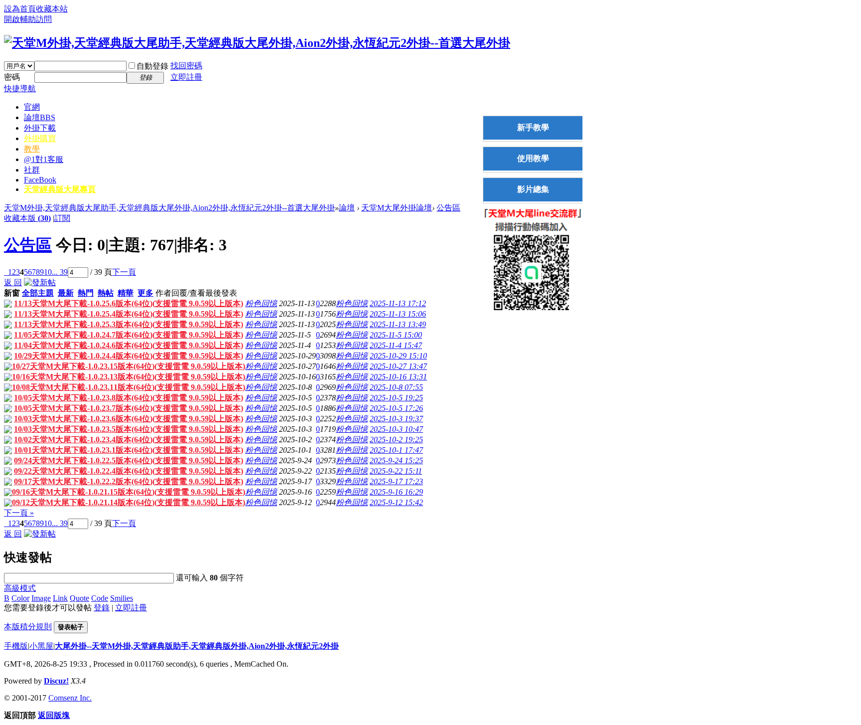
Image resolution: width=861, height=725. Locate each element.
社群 (32, 170)
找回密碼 (186, 65)
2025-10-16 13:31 (398, 376)
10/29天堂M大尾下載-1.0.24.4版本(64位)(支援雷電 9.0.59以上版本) (128, 356)
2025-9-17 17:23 (396, 481)
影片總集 (533, 189)
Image (41, 598)
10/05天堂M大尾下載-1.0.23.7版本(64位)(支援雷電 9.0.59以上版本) (128, 408)
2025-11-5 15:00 (396, 335)
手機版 (16, 646)
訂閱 (62, 218)
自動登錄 (152, 66)
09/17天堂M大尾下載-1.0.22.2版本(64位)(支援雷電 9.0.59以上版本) (128, 481)
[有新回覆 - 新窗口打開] (8, 305)
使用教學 (533, 158)
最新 (66, 293)
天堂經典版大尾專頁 (60, 189)
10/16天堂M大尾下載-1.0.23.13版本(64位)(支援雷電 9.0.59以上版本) (128, 376)
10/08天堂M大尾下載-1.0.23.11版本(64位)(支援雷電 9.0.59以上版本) (128, 387)
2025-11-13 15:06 (398, 314)
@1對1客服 (43, 159)
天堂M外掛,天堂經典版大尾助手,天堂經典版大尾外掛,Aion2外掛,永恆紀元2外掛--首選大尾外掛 (169, 207)
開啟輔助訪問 (28, 19)
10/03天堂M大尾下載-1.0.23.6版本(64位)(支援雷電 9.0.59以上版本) (128, 418)
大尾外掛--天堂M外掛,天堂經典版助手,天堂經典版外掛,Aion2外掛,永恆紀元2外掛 (197, 646)
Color (20, 598)
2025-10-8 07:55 (396, 387)
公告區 (448, 207)
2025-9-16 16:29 (396, 492)
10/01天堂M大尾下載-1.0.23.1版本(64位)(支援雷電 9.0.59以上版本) (128, 450)
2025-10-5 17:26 (396, 408)
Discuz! (56, 681)
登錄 (102, 607)
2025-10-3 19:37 (396, 418)
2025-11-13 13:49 (398, 324)
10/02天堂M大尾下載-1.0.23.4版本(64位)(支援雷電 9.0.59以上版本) (128, 439)
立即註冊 (186, 77)
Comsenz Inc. (70, 698)
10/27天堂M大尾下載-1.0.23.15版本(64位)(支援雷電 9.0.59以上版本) (128, 366)
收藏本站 (52, 8)
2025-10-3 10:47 (396, 429)
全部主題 (38, 293)
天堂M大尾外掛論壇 (396, 207)
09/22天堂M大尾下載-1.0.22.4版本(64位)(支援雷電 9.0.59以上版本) (128, 471)
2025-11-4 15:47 (396, 345)
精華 (126, 293)
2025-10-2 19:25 (396, 439)
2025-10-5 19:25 (396, 397)
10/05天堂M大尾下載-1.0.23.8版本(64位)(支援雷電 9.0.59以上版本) (128, 397)
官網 (32, 107)
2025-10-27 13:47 (398, 366)
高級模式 (20, 588)
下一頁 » (19, 513)
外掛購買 (40, 138)
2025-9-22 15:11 (396, 471)
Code (99, 598)
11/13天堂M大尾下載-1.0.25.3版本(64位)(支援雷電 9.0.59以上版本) (128, 324)
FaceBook (40, 180)
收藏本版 (27, 218)
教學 (32, 149)
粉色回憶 (261, 303)
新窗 (12, 293)
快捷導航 (20, 88)
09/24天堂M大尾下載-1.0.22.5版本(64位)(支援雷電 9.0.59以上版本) (128, 460)
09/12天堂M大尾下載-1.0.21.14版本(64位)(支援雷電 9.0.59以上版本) (128, 502)
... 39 (60, 272)
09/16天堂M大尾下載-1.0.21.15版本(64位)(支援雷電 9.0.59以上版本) (128, 492)
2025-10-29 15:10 (398, 356)
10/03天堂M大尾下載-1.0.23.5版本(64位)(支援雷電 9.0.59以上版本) (128, 429)
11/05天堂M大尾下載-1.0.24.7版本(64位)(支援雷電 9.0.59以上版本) (128, 335)
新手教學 (533, 127)
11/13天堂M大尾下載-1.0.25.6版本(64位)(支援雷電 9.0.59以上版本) (128, 303)
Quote (79, 598)
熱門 (86, 293)
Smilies (121, 598)
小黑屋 (41, 646)
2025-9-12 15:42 (396, 502)
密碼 (12, 77)
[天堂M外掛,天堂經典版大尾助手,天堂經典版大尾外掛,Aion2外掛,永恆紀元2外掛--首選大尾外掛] (257, 42)
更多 (145, 293)
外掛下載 (40, 128)
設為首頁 (20, 8)
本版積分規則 (28, 626)
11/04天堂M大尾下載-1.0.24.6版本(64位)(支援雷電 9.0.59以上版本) (128, 345)
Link (60, 598)
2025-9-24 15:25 (396, 460)
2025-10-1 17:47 (396, 450)
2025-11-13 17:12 (398, 303)
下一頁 (124, 272)
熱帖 (106, 293)
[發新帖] (40, 282)
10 (48, 272)
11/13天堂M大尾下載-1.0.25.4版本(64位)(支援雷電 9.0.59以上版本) (128, 314)
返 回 (13, 282)
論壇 (39, 117)
